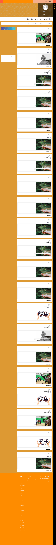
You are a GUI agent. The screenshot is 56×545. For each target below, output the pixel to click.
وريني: (31, 23)
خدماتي (32, 19)
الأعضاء (20, 483)
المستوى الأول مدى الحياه (22, 522)
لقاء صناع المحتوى (21, 503)
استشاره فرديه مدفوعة (22, 510)
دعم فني (40, 19)
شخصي (48, 23)
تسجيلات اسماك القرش (22, 530)
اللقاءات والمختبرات (45, 19)
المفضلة (41, 23)
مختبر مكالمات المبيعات (22, 493)
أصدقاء (37, 23)
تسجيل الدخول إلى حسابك (5, 29)
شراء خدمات (21, 535)
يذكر (44, 23)
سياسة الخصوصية (29, 480)
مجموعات (33, 23)
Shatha (50, 72)
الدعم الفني (21, 495)
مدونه (20, 478)
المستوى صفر (21, 515)
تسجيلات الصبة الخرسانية (22, 525)
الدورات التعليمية (28, 478)
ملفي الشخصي (36, 19)
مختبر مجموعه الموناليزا (22, 490)
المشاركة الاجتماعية (48, 45)
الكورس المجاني (21, 520)
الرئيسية (50, 19)
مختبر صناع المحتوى (22, 488)
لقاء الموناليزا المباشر (22, 505)
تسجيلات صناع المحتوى (22, 527)
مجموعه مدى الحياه (22, 500)
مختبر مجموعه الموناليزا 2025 (22, 485)
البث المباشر (21, 498)
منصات (20, 480)
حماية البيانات (28, 483)
